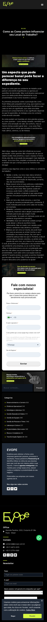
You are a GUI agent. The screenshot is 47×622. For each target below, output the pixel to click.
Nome (6, 571)
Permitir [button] (32, 616)
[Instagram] (12, 488)
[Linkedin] (8, 488)
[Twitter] (15, 488)
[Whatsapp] (39, 538)
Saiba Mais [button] (30, 610)
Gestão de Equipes (13, 418)
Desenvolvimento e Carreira (16, 402)
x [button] (42, 600)
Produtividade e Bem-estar (16, 429)
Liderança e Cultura (13, 425)
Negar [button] (13, 616)
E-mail (7, 580)
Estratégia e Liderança (14, 410)
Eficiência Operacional (14, 406)
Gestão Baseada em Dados (16, 414)
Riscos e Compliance (14, 433)
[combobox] (17, 388)
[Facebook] (11, 555)
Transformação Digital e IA (15, 437)
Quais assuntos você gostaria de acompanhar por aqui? (23, 589)
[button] (42, 4)
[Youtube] (15, 555)
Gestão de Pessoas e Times (16, 421)
